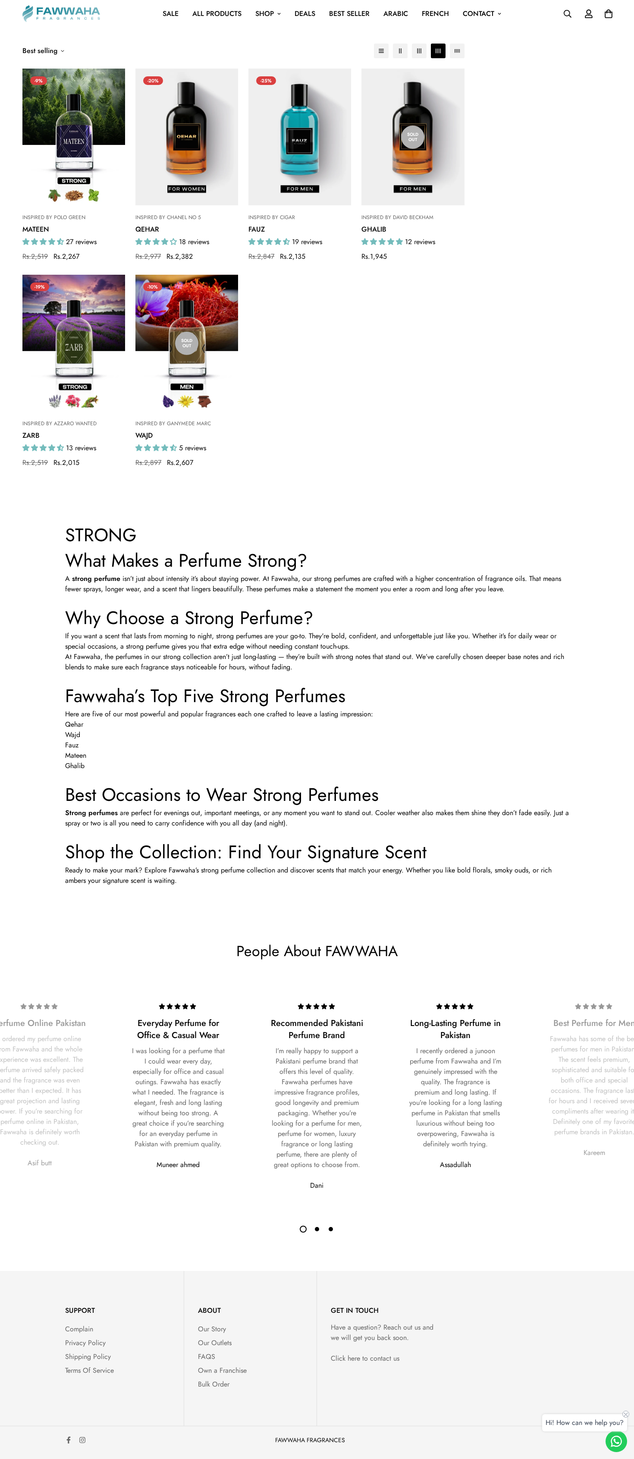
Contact (478, 14)
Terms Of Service (89, 1370)
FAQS (206, 1357)
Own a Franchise (222, 1370)
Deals (305, 14)
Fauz (256, 229)
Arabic (395, 14)
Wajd (144, 435)
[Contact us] (616, 1441)
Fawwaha (284, 579)
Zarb (31, 435)
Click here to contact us (365, 1358)
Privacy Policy (85, 1343)
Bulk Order (213, 1384)
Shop (264, 14)
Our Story (212, 1329)
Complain (79, 1329)
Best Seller (349, 14)
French (435, 14)
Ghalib (373, 229)
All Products (217, 14)
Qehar (147, 229)
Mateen (35, 229)
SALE (171, 14)
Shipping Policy (88, 1357)
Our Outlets (215, 1343)
